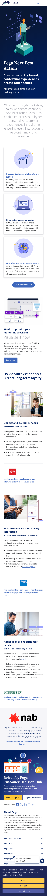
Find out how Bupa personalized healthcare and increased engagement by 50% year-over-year (23, 592)
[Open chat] (42, 861)
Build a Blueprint (12, 798)
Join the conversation (13, 838)
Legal (6, 864)
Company (8, 843)
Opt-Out (23, 886)
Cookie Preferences (23, 891)
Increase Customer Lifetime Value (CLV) (22, 175)
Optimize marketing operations (21, 263)
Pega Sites (8, 848)
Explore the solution (33, 798)
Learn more (10, 360)
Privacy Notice (11, 872)
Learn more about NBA (23, 285)
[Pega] (11, 3)
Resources (8, 853)
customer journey (29, 566)
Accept (23, 880)
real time (24, 659)
